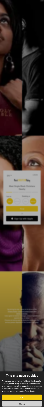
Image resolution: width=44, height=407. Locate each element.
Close (22, 403)
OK (22, 397)
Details (32, 391)
